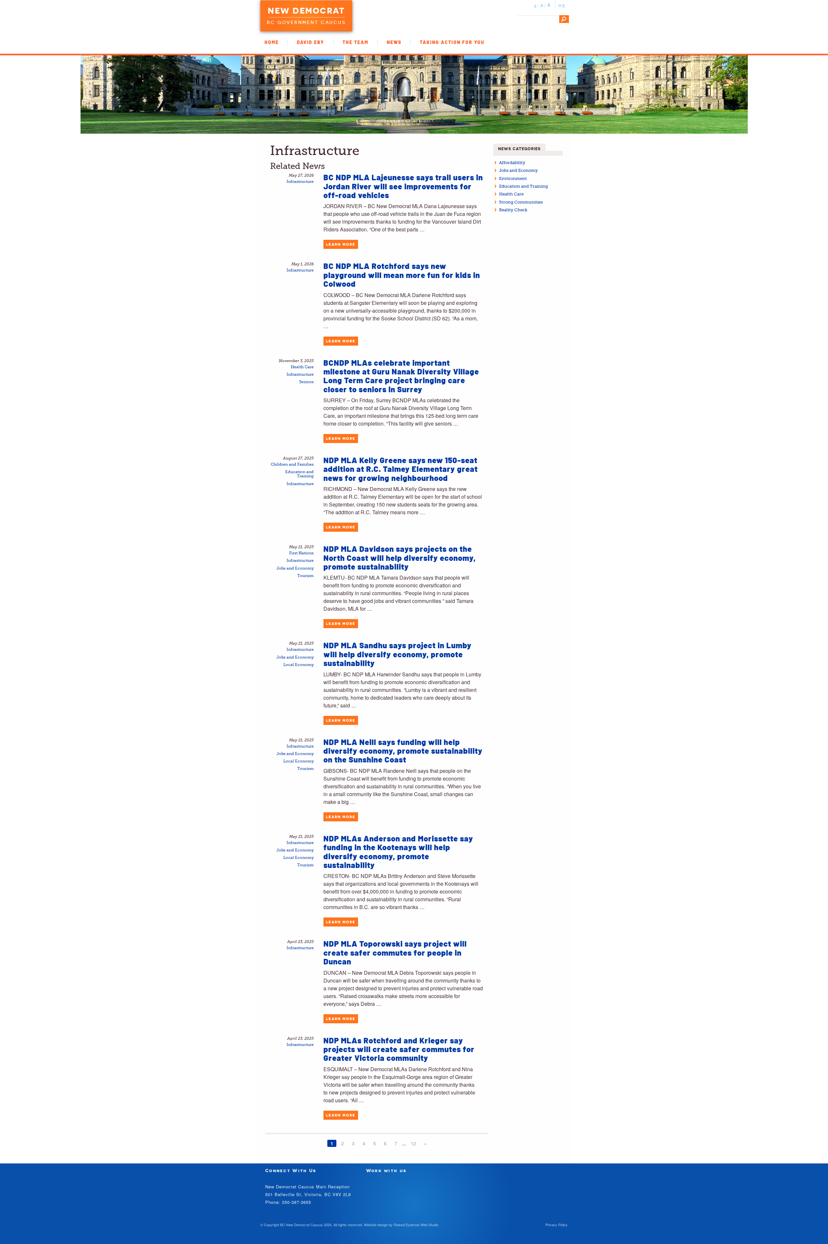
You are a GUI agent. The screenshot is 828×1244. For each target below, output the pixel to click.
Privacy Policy (556, 1224)
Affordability (512, 162)
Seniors (306, 382)
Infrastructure (300, 182)
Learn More (340, 244)
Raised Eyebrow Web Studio (416, 1224)
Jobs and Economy (295, 568)
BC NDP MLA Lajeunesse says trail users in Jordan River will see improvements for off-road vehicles (403, 186)
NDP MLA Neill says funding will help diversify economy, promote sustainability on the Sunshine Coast (403, 750)
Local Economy (298, 665)
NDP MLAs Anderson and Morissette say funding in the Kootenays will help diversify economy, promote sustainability (398, 852)
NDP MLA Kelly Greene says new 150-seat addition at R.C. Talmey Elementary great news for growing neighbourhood (400, 469)
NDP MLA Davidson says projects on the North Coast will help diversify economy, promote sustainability (399, 557)
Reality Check (513, 209)
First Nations (301, 553)
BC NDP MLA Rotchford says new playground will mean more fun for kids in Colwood (401, 274)
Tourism (305, 576)
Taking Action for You (452, 42)
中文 (561, 5)
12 (413, 1143)
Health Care (302, 367)
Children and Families (292, 464)
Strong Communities (521, 202)
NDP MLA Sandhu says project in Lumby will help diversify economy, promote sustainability (397, 654)
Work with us (386, 1170)
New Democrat (306, 11)
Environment (513, 178)
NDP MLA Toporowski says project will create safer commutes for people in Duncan (395, 952)
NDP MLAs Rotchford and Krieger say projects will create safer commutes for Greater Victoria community (398, 1049)
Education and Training (299, 474)
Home (272, 42)
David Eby (310, 42)
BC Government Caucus (306, 22)
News (394, 42)
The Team (355, 42)
